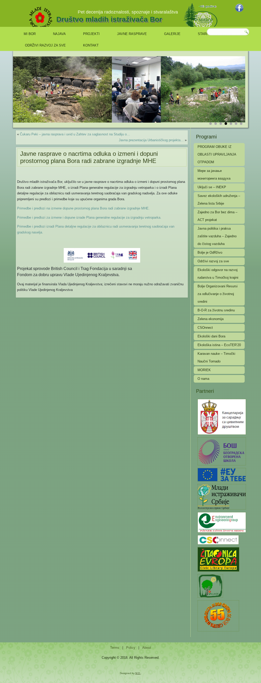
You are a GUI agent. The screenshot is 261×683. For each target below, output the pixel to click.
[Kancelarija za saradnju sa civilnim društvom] (221, 416)
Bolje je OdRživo (210, 252)
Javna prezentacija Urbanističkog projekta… (151, 140)
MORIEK (204, 370)
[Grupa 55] (218, 615)
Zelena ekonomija (211, 319)
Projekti (91, 34)
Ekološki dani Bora (211, 336)
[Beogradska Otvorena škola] (221, 451)
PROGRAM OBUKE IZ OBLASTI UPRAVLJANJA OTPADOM (217, 154)
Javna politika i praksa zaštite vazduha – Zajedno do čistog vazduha (217, 236)
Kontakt (91, 45)
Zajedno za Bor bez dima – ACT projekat (217, 216)
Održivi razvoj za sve (45, 45)
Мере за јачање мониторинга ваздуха (214, 174)
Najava (59, 34)
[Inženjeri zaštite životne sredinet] (221, 522)
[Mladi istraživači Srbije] (221, 496)
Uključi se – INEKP (212, 187)
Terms (114, 648)
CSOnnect (205, 327)
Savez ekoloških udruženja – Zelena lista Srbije (219, 199)
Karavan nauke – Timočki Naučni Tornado (216, 357)
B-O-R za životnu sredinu (216, 310)
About (146, 648)
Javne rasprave (132, 34)
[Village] (210, 585)
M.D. (138, 673)
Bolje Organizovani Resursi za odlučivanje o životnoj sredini (218, 293)
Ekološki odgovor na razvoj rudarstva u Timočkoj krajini (218, 273)
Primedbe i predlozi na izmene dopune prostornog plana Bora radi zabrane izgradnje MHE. (83, 208)
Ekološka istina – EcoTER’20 (219, 345)
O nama (203, 379)
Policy (130, 648)
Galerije (172, 34)
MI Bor (30, 34)
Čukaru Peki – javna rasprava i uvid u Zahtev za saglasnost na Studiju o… (75, 134)
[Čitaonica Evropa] (218, 559)
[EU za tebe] (221, 474)
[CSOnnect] (218, 539)
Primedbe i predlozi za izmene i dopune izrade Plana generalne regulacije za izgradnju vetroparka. (89, 217)
